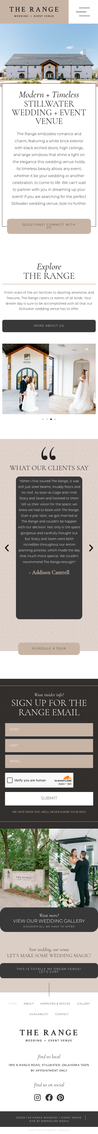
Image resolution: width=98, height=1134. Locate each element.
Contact (62, 1014)
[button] (82, 12)
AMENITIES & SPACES (55, 1004)
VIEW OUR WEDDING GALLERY (49, 921)
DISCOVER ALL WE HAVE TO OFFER (49, 927)
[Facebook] (49, 1097)
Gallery (83, 1004)
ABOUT (29, 1004)
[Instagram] (37, 1097)
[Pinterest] (60, 1097)
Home (12, 1004)
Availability (38, 1014)
